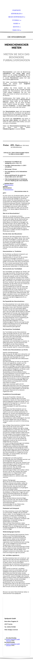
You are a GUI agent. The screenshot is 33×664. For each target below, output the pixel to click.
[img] (16, 4)
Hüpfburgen (16, 13)
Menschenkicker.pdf (9, 185)
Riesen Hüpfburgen (16, 17)
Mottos (16, 27)
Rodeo (16, 23)
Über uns (16, 30)
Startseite (16, 10)
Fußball (16, 20)
